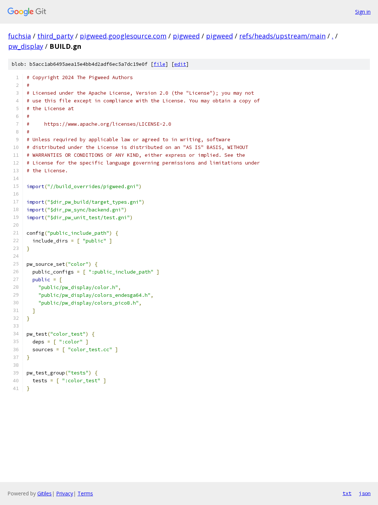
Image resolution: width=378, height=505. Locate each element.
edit (180, 64)
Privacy (64, 493)
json (365, 493)
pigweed (186, 35)
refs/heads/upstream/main (282, 35)
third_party (55, 35)
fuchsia (19, 35)
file (159, 64)
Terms (85, 493)
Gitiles (44, 493)
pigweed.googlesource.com (123, 35)
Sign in (363, 11)
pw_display (25, 46)
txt (347, 493)
